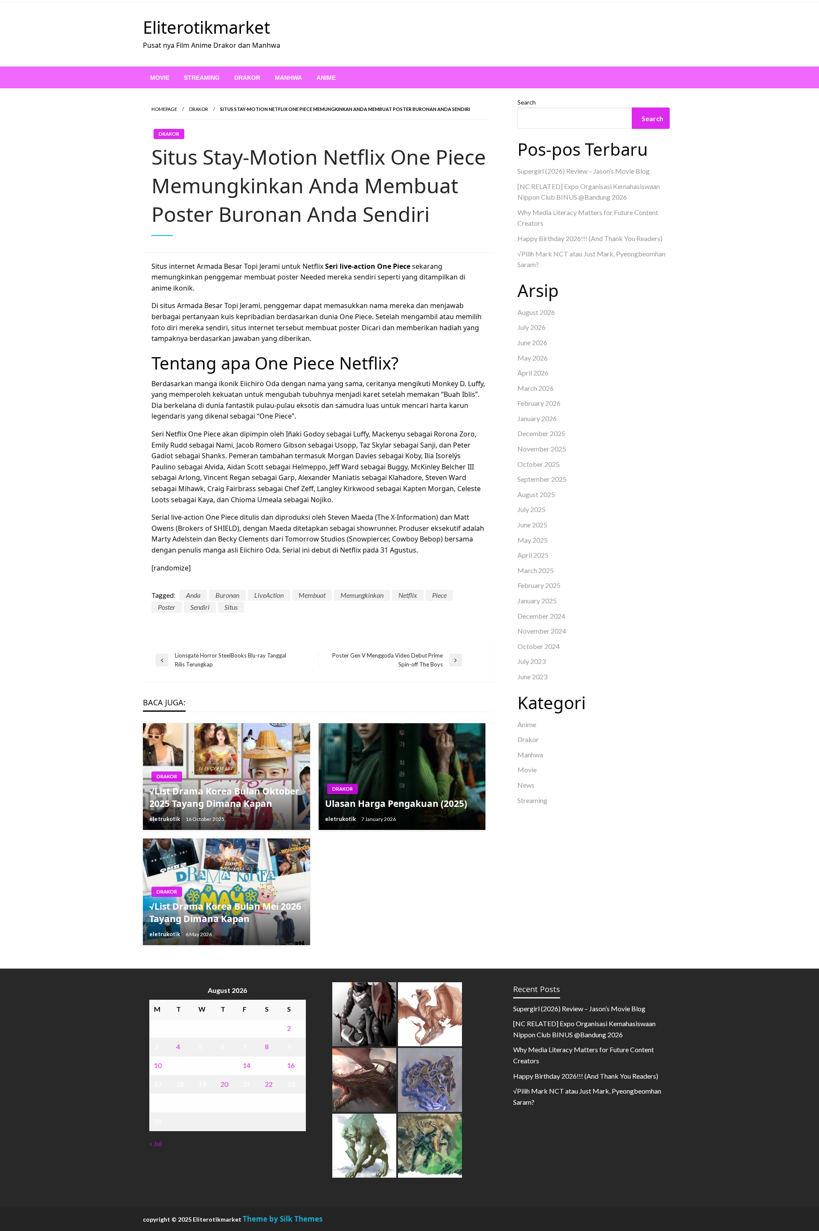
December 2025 (541, 433)
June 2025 (532, 525)
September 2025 (541, 479)
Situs (231, 607)
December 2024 (541, 616)
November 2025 (541, 449)
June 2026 (532, 342)
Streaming (202, 77)
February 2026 (539, 403)
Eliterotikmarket (206, 27)
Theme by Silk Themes (282, 1219)
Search (526, 102)
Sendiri (199, 607)
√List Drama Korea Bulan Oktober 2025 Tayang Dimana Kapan (224, 797)
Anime (326, 77)
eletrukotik (165, 818)
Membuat (312, 595)
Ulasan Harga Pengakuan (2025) (396, 803)
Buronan (227, 595)
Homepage (164, 109)
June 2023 (532, 676)
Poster (166, 607)
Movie (159, 77)
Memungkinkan (361, 595)
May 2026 (532, 358)
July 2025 (531, 509)
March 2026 (535, 388)
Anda (193, 595)
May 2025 (532, 540)
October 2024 (538, 646)
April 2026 (533, 373)
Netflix (407, 595)
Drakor (247, 77)
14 (246, 1065)
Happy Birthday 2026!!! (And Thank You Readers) (589, 238)
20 (224, 1084)
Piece (439, 595)
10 (158, 1065)
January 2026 (537, 418)
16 (291, 1065)
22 (269, 1084)
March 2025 (535, 570)
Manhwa (288, 77)
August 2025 (536, 494)
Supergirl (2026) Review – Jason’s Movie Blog (583, 171)
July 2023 (531, 661)
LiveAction (269, 595)
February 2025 (539, 585)
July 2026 (531, 327)
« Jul (155, 1143)
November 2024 (541, 631)
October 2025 (538, 464)
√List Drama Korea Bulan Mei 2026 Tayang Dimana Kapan (225, 912)
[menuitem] (160, 77)
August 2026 (536, 312)
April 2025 (533, 555)
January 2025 (537, 601)
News (525, 785)
